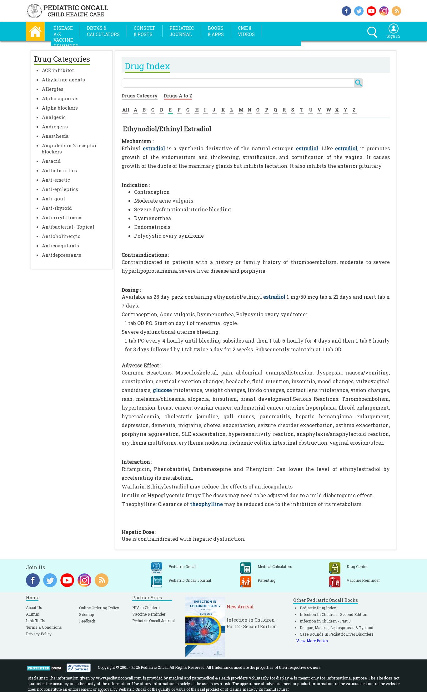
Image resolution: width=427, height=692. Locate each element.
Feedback (87, 620)
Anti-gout (53, 198)
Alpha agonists (60, 98)
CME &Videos (246, 31)
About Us (34, 607)
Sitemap (86, 614)
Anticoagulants (60, 245)
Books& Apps (216, 31)
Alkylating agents (63, 79)
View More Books (312, 640)
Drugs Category (140, 95)
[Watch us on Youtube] (371, 10)
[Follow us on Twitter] (359, 10)
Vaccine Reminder (148, 614)
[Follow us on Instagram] (384, 10)
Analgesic (54, 117)
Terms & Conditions (44, 627)
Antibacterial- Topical (68, 227)
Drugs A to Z (178, 95)
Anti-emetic (56, 180)
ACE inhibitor (58, 70)
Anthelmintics (59, 170)
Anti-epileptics (60, 189)
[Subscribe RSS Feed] (396, 10)
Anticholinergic (61, 236)
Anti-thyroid (57, 208)
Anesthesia (55, 136)
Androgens (55, 126)
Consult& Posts (144, 31)
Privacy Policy (39, 633)
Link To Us (35, 620)
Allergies (52, 89)
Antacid (51, 161)
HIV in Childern (146, 607)
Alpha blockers (60, 108)
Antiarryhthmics (62, 217)
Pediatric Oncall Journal (153, 620)
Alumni (32, 614)
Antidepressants (61, 255)
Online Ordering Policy (99, 607)
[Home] (35, 30)
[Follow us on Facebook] (346, 10)
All (125, 109)
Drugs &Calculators (103, 31)
